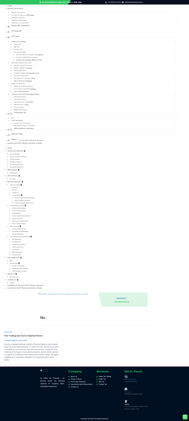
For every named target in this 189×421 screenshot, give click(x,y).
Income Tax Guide (15, 154)
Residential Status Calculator (20, 268)
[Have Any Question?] (126, 376)
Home (9, 148)
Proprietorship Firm (17, 218)
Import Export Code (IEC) (19, 244)
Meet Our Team (14, 277)
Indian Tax (15, 187)
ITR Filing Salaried (15, 159)
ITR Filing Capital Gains (16, 164)
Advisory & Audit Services (19, 229)
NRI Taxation (12, 170)
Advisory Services (15, 226)
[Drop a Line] (126, 389)
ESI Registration (16, 241)
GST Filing (13, 179)
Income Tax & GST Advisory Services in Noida (24, 288)
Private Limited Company (19, 208)
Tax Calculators (14, 263)
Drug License (15, 249)
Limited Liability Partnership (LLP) (21, 216)
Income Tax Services (15, 151)
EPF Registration (16, 239)
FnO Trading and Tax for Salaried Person (23, 336)
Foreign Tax (15, 192)
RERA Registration (17, 252)
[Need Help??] (122, 295)
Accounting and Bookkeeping (20, 231)
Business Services (14, 182)
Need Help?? (121, 298)
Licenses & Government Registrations (20, 236)
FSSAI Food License (17, 247)
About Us (10, 274)
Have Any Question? (130, 379)
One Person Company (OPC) (20, 221)
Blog (11, 260)
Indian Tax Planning (15, 185)
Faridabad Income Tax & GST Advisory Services (25, 285)
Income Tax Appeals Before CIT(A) (24, 203)
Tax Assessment (16, 195)
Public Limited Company (19, 210)
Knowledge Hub (13, 257)
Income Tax (8, 332)
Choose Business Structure (17, 205)
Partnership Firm (16, 213)
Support (12, 283)
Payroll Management (18, 234)
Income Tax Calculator (18, 266)
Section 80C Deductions (16, 167)
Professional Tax (16, 254)
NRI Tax (14, 190)
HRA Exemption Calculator (19, 271)
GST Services (12, 176)
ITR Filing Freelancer (15, 162)
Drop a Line (128, 392)
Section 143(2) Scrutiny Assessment (25, 198)
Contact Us (11, 280)
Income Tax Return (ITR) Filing (18, 156)
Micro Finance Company (19, 223)
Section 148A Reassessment (22, 200)
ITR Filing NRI (13, 173)
